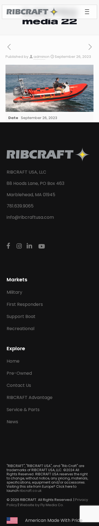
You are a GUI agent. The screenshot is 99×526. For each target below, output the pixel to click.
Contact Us (19, 385)
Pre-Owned (19, 373)
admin (39, 56)
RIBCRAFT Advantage (30, 397)
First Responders (25, 304)
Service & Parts (23, 409)
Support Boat (21, 316)
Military (14, 292)
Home (13, 361)
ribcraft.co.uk (31, 490)
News (12, 422)
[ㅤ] (9, 246)
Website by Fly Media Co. (42, 505)
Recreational (20, 328)
